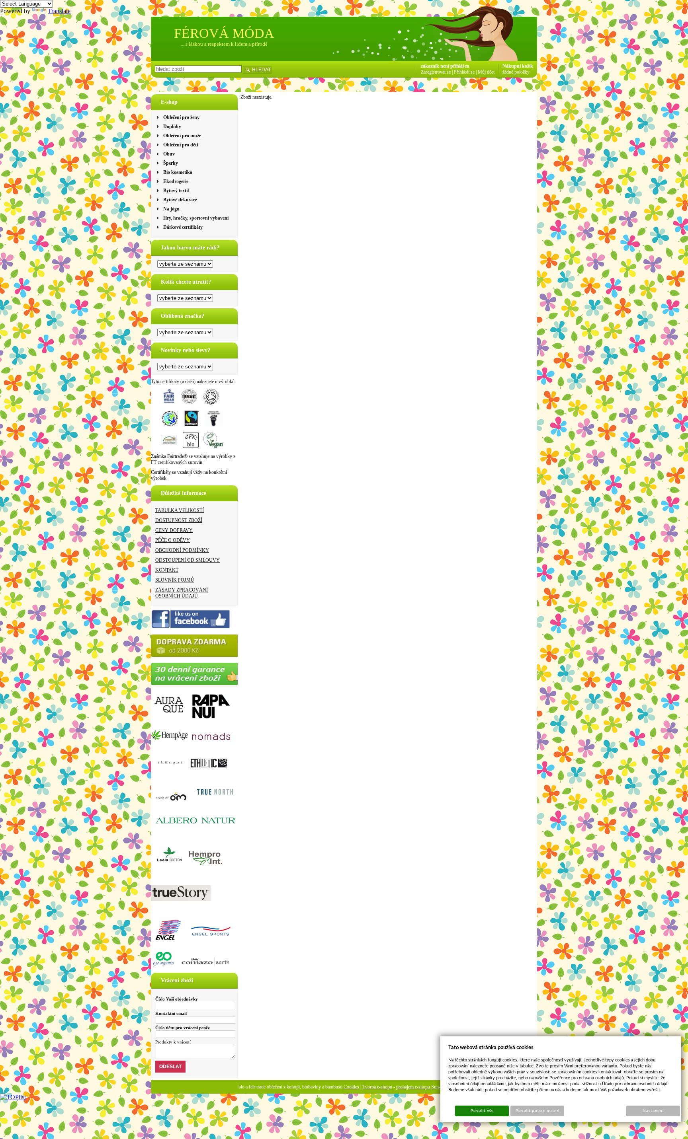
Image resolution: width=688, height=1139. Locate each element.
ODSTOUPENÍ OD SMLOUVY (187, 560)
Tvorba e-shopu (377, 1087)
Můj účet (486, 72)
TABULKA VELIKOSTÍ (179, 510)
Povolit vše (482, 1111)
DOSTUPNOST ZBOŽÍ (178, 520)
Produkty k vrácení (173, 1042)
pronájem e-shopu (413, 1087)
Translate (59, 11)
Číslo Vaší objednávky (176, 999)
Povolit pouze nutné (537, 1111)
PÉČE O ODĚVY (172, 540)
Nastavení (653, 1111)
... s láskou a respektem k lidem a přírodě (224, 44)
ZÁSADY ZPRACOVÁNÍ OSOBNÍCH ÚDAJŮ (181, 593)
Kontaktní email (171, 1013)
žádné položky (516, 72)
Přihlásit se (464, 72)
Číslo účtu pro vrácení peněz (182, 1027)
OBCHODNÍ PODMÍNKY (182, 550)
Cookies (351, 1087)
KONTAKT (166, 570)
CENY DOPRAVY (174, 530)
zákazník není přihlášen (445, 66)
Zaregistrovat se (436, 72)
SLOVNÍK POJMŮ (174, 580)
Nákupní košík (517, 66)
